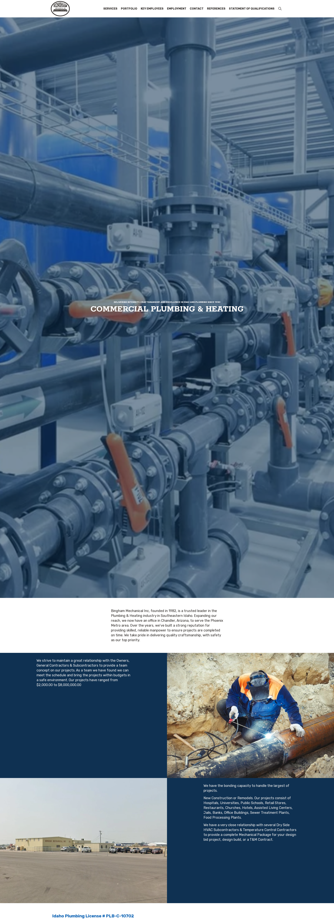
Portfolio (129, 8)
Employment (176, 8)
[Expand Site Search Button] (280, 8)
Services (110, 8)
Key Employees (152, 8)
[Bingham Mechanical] (60, 9)
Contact (197, 8)
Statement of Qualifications (252, 8)
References (216, 8)
